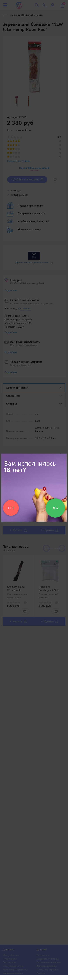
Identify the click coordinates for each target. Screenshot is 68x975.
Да (55, 508)
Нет (11, 508)
